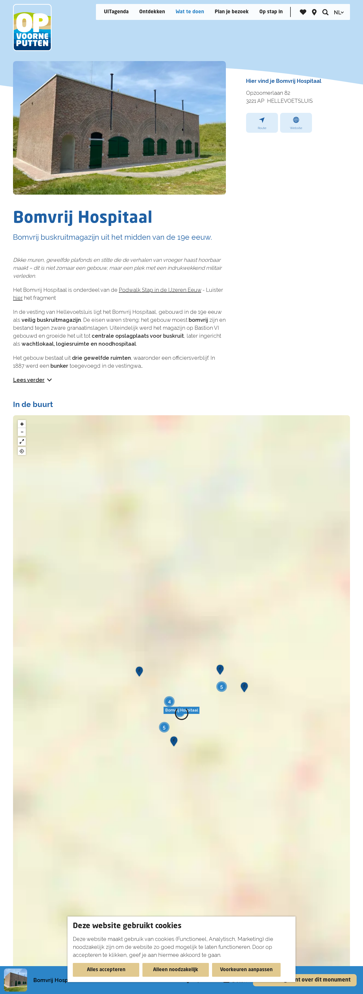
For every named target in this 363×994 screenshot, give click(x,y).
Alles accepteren (106, 969)
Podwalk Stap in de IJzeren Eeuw (160, 290)
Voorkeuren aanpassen (246, 969)
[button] (181, 713)
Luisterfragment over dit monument (305, 980)
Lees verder (29, 380)
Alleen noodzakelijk (175, 969)
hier (18, 298)
